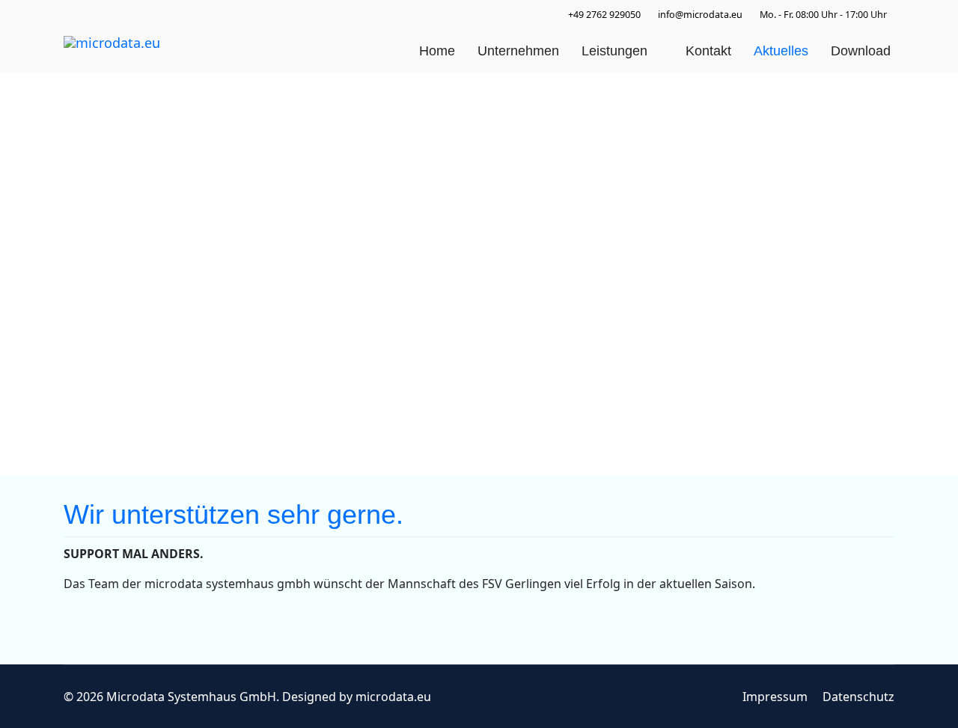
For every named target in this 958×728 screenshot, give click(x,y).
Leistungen (614, 50)
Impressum (775, 696)
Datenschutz (858, 696)
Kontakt (708, 50)
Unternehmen (518, 50)
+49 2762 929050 (604, 14)
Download (861, 50)
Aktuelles (781, 50)
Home (437, 50)
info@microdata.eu (700, 14)
